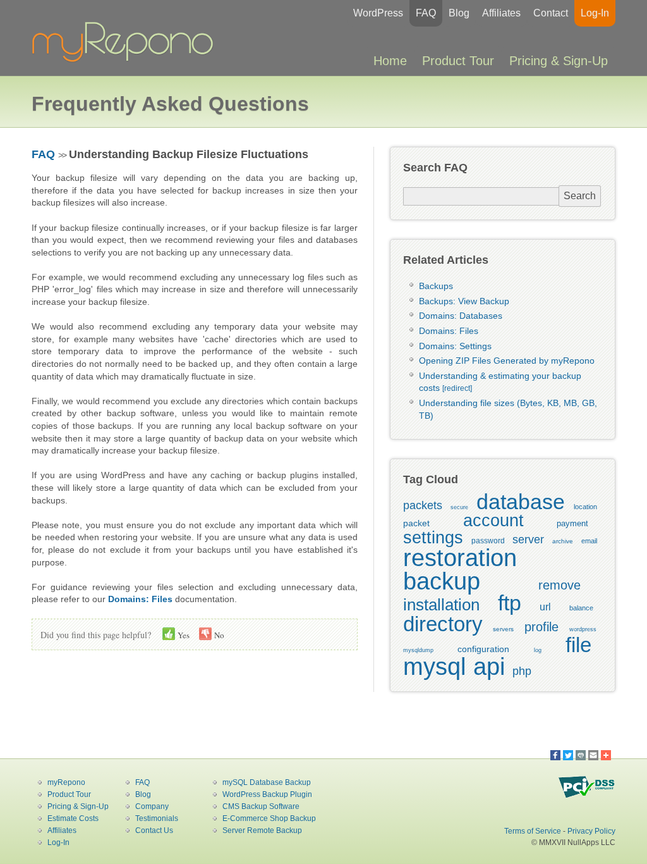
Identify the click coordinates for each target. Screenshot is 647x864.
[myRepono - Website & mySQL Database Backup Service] (126, 59)
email (589, 541)
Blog (459, 13)
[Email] (593, 755)
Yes (183, 635)
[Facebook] (555, 755)
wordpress (582, 629)
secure (459, 507)
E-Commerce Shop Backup (269, 818)
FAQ (426, 13)
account (493, 520)
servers (503, 629)
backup (441, 581)
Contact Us (154, 830)
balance (581, 608)
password (488, 540)
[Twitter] (568, 755)
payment (572, 523)
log (537, 650)
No (218, 635)
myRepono (66, 782)
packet (416, 523)
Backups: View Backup (464, 301)
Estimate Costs (73, 818)
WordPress (378, 13)
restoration (460, 558)
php (521, 671)
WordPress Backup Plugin (267, 794)
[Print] (580, 755)
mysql (434, 666)
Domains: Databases (460, 316)
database (520, 502)
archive (562, 541)
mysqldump (418, 650)
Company (152, 806)
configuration (483, 649)
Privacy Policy (591, 831)
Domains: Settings (455, 346)
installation (441, 604)
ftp (509, 603)
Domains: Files (448, 331)
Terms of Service (532, 831)
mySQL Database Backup (266, 782)
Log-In (595, 13)
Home (390, 61)
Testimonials (156, 818)
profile (541, 627)
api (489, 666)
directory (443, 624)
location (585, 506)
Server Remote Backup (262, 830)
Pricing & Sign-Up (558, 61)
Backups (436, 286)
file (578, 645)
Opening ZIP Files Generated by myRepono (507, 360)
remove (559, 585)
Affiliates (501, 13)
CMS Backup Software (260, 806)
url (545, 607)
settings (433, 537)
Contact (550, 13)
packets (422, 505)
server (528, 539)
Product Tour (458, 61)
